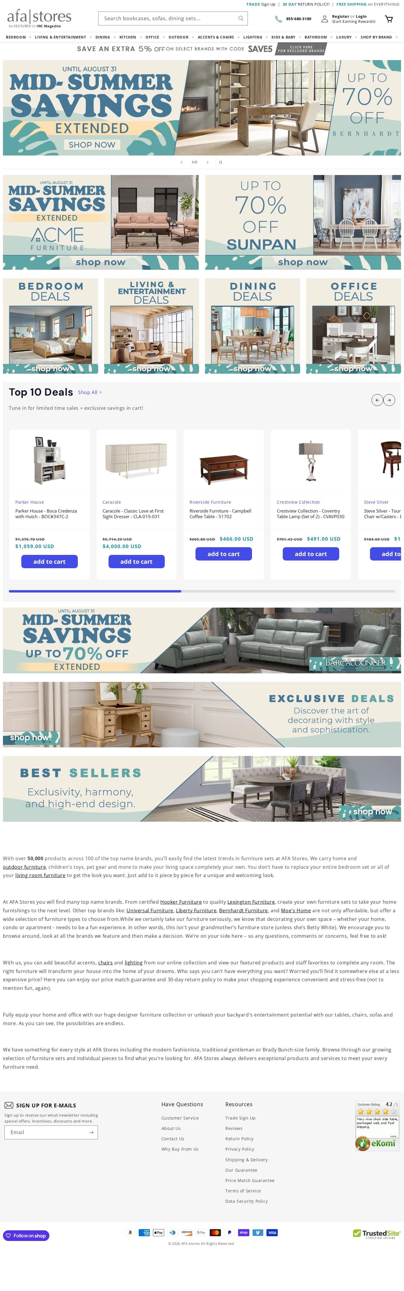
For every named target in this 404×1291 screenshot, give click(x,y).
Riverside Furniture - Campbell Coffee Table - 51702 (220, 514)
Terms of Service (243, 1191)
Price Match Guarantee (250, 1180)
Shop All (88, 392)
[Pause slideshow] (222, 162)
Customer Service (180, 1118)
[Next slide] (207, 162)
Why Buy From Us (180, 1149)
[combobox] (173, 18)
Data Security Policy (246, 1201)
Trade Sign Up (240, 1118)
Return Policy (239, 1138)
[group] (202, 107)
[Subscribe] (91, 1132)
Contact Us (173, 1138)
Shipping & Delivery (246, 1159)
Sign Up (261, 4)
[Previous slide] (181, 162)
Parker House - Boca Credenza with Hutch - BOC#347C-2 (46, 514)
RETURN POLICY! (306, 4)
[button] (389, 19)
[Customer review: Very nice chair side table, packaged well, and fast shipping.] (377, 1126)
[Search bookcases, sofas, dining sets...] (241, 18)
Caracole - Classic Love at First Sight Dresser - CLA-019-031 (133, 514)
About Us (171, 1128)
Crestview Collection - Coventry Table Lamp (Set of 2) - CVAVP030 (311, 514)
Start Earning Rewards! (354, 21)
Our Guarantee (241, 1170)
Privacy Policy (239, 1149)
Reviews (234, 1128)
